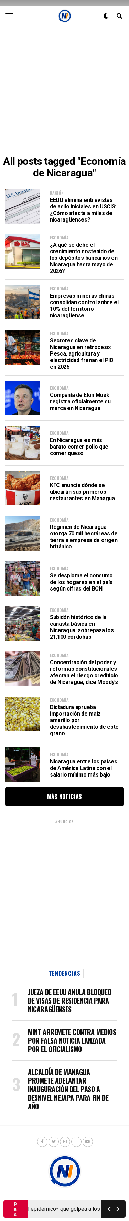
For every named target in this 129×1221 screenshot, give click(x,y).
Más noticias (64, 796)
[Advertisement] (64, 90)
